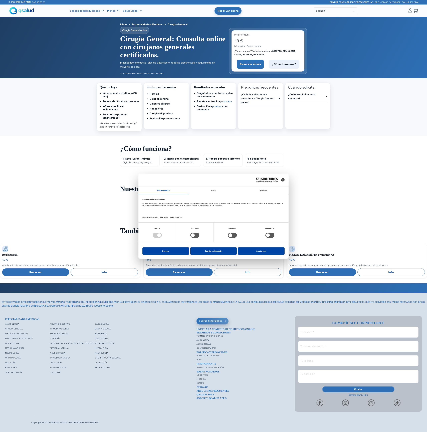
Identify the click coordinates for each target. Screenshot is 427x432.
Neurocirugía (57, 353)
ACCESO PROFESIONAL (210, 321)
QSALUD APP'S (205, 394)
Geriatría (55, 338)
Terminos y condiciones (209, 336)
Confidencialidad (206, 348)
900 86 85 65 (38, 2)
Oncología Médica (60, 358)
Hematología (12, 343)
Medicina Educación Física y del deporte (72, 343)
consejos (227, 101)
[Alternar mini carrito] (416, 11)
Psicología (101, 362)
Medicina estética (104, 343)
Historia (201, 379)
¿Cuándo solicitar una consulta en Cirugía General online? (260, 98)
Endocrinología (59, 333)
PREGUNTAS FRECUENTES (212, 390)
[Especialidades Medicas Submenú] (102, 11)
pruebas (217, 106)
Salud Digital (130, 10)
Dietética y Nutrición (16, 333)
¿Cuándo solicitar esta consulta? (307, 96)
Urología (55, 372)
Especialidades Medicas (85, 10)
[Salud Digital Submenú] (141, 11)
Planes (111, 10)
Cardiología (102, 324)
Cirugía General (14, 329)
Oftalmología (13, 358)
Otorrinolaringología (108, 358)
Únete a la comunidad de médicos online (225, 329)
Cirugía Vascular (59, 329)
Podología (56, 362)
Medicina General (14, 348)
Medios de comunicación (210, 367)
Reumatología (103, 367)
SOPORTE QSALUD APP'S (211, 398)
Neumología (12, 353)
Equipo (200, 383)
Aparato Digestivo (60, 324)
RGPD (199, 359)
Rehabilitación (58, 367)
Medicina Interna (59, 348)
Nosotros (202, 375)
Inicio (123, 24)
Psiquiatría (11, 367)
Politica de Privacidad (208, 355)
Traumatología (13, 372)
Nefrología (101, 348)
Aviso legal (202, 340)
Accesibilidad (203, 344)
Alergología (12, 324)
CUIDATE (202, 387)
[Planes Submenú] (118, 11)
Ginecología (102, 338)
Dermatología (103, 329)
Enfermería (101, 333)
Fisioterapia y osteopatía (19, 338)
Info (104, 272)
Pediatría (10, 362)
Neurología (101, 353)
